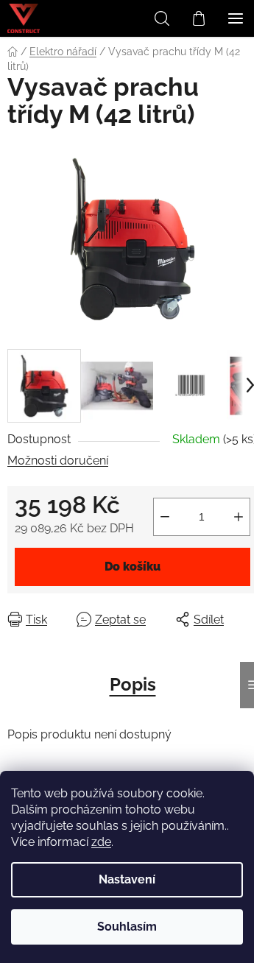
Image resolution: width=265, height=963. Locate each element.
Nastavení (127, 879)
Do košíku (132, 567)
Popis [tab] (133, 684)
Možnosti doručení (57, 461)
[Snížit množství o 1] (165, 516)
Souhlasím (127, 927)
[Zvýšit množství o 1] (238, 516)
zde (101, 842)
